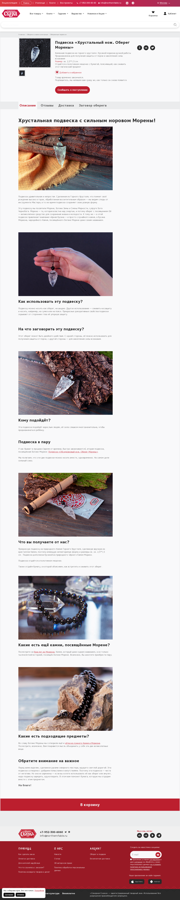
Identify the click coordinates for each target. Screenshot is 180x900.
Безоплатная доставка (100, 858)
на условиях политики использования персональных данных (145, 866)
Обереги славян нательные (37, 34)
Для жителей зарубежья (29, 863)
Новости (57, 854)
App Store (139, 882)
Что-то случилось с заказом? (31, 867)
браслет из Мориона (44, 652)
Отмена (20, 895)
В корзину (90, 804)
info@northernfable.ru (110, 2)
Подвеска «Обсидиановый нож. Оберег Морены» (73, 451)
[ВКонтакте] (146, 47)
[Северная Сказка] (139, 835)
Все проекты (66, 2)
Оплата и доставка (26, 858)
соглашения (154, 859)
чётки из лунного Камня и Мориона (82, 743)
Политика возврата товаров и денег (34, 872)
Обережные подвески (58, 34)
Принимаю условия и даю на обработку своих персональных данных (146, 864)
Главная (21, 34)
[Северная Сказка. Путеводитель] (146, 835)
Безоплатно (68, 893)
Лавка (26, 2)
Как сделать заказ (26, 854)
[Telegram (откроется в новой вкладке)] (133, 3)
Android (157, 882)
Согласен (9, 895)
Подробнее (39, 890)
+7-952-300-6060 (51, 832)
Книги (52, 2)
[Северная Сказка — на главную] (11, 13)
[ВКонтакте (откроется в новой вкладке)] (127, 3)
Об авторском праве (63, 863)
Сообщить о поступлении (72, 89)
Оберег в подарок (98, 854)
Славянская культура (47, 893)
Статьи (57, 858)
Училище (40, 2)
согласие (138, 862)
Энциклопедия (9, 2)
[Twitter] (152, 47)
